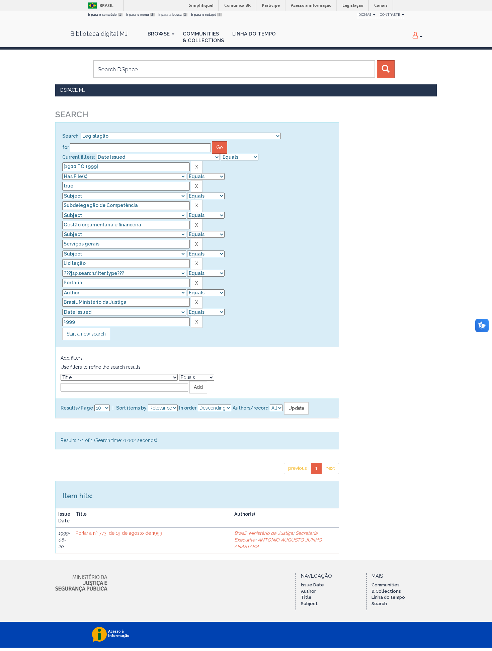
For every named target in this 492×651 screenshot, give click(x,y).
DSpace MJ (72, 90)
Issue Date (312, 584)
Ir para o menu (139, 14)
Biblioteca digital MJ (99, 33)
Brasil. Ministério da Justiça (263, 533)
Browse (159, 34)
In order (187, 408)
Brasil (99, 5)
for (65, 147)
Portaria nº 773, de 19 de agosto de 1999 (119, 533)
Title (306, 597)
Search (379, 603)
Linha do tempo (388, 597)
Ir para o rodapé (206, 14)
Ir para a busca (172, 14)
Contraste (390, 14)
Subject (309, 603)
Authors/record (250, 408)
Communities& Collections (203, 37)
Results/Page (77, 408)
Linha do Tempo (254, 34)
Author (308, 591)
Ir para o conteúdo (104, 14)
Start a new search (86, 334)
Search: (71, 136)
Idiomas (364, 14)
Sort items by (131, 408)
